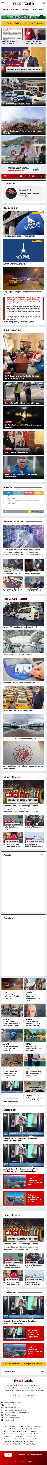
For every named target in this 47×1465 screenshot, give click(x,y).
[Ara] (44, 3)
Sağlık (41, 10)
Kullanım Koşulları (18, 1429)
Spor (28, 1069)
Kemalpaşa (30, 1439)
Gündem (25, 10)
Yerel (28, 1044)
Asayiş (7, 855)
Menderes (8, 1441)
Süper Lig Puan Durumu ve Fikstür (17, 1412)
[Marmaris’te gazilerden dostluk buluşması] (35, 1035)
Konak (39, 1439)
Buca (15, 1434)
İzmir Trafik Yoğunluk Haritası (15, 1410)
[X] (19, 1395)
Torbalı (26, 1444)
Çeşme (23, 1434)
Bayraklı (24, 1431)
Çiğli (31, 1434)
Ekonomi (14, 10)
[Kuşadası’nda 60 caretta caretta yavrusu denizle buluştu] (12, 1060)
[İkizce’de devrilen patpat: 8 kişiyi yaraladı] (12, 1035)
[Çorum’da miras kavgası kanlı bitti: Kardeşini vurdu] (35, 1010)
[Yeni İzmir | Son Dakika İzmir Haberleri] (23, 3)
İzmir (34, 10)
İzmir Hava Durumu (11, 1405)
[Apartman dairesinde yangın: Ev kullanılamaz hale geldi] (35, 984)
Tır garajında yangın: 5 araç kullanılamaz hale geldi (11, 997)
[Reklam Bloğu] (23, 17)
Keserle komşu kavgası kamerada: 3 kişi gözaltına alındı (11, 1023)
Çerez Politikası (9, 1426)
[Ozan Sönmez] (11, 193)
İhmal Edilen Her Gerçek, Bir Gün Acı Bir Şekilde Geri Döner (30, 195)
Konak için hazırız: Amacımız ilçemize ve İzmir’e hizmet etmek (11, 1100)
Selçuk (17, 1444)
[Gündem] (42, 918)
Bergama (34, 1431)
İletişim (6, 1429)
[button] (4, 62)
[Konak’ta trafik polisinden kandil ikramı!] (23, 393)
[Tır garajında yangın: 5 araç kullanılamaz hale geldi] (12, 984)
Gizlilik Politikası (24, 1426)
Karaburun (7, 1439)
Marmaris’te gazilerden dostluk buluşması (34, 1048)
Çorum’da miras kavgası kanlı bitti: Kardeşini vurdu (33, 1023)
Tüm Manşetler (10, 1415)
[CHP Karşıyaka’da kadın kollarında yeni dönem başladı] (23, 357)
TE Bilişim (29, 1462)
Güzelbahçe (18, 1436)
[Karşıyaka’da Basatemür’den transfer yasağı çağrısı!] (23, 467)
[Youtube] (28, 1395)
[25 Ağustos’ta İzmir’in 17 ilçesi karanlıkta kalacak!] (23, 418)
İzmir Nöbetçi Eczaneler (13, 1402)
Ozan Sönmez (25, 190)
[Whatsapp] (32, 1395)
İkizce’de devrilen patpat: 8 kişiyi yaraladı (10, 1048)
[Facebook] (15, 1395)
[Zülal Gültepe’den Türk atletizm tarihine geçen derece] (35, 1060)
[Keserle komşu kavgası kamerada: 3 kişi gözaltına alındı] (12, 1010)
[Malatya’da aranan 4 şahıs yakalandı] (35, 1087)
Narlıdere (29, 1441)
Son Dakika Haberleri (12, 1417)
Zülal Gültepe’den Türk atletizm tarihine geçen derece (35, 1073)
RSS (9, 1455)
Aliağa (6, 1431)
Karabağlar (31, 1436)
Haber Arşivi (9, 1420)
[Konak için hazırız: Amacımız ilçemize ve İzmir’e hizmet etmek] (12, 1087)
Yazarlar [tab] (10, 183)
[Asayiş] (42, 855)
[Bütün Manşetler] (42, 777)
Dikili (38, 1434)
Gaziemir (7, 1436)
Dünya (5, 10)
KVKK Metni (33, 1429)
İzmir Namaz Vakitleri (12, 1407)
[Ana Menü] (2, 3)
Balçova (15, 1431)
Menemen (19, 1441)
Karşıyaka (18, 1439)
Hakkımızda (38, 1426)
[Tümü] (42, 1371)
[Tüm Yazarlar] (42, 183)
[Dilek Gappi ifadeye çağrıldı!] (23, 443)
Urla (33, 1444)
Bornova (7, 1434)
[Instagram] (23, 1395)
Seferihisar (8, 1444)
